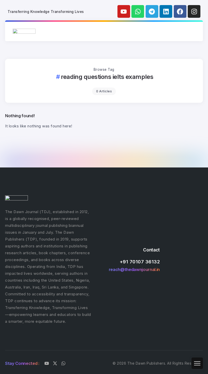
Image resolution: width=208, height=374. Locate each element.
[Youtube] (123, 11)
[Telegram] (152, 11)
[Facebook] (180, 11)
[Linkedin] (166, 11)
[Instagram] (194, 11)
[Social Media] (46, 363)
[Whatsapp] (137, 11)
